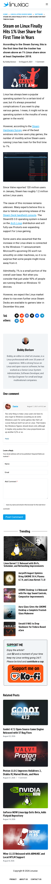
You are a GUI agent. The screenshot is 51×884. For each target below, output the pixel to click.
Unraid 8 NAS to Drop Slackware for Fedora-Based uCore (32, 627)
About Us (23, 879)
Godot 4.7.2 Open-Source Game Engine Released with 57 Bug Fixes (23, 730)
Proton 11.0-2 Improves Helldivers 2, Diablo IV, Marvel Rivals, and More (22, 772)
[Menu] (47, 4)
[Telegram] (42, 316)
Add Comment (11, 481)
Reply (7, 439)
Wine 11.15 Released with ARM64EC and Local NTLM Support (24, 855)
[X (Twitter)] (17, 316)
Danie (15, 406)
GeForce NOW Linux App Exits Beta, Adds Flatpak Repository (24, 814)
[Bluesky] (37, 316)
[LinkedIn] (17, 321)
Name (7, 464)
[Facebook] (27, 316)
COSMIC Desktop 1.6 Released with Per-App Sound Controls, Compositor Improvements (33, 593)
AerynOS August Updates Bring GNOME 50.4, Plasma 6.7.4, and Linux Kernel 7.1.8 (32, 576)
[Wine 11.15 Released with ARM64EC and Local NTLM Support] (25, 837)
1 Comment (39, 62)
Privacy (13, 879)
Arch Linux (16, 223)
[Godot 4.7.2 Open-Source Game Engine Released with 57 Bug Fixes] (25, 712)
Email (7, 472)
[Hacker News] (22, 321)
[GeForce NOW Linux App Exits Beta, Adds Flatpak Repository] (25, 795)
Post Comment (14, 517)
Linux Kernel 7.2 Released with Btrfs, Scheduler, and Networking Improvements (24, 564)
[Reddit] (22, 316)
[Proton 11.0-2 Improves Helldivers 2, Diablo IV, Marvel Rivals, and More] (25, 754)
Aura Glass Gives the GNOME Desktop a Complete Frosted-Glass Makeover (33, 610)
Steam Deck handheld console (19, 215)
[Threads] (32, 316)
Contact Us (36, 879)
